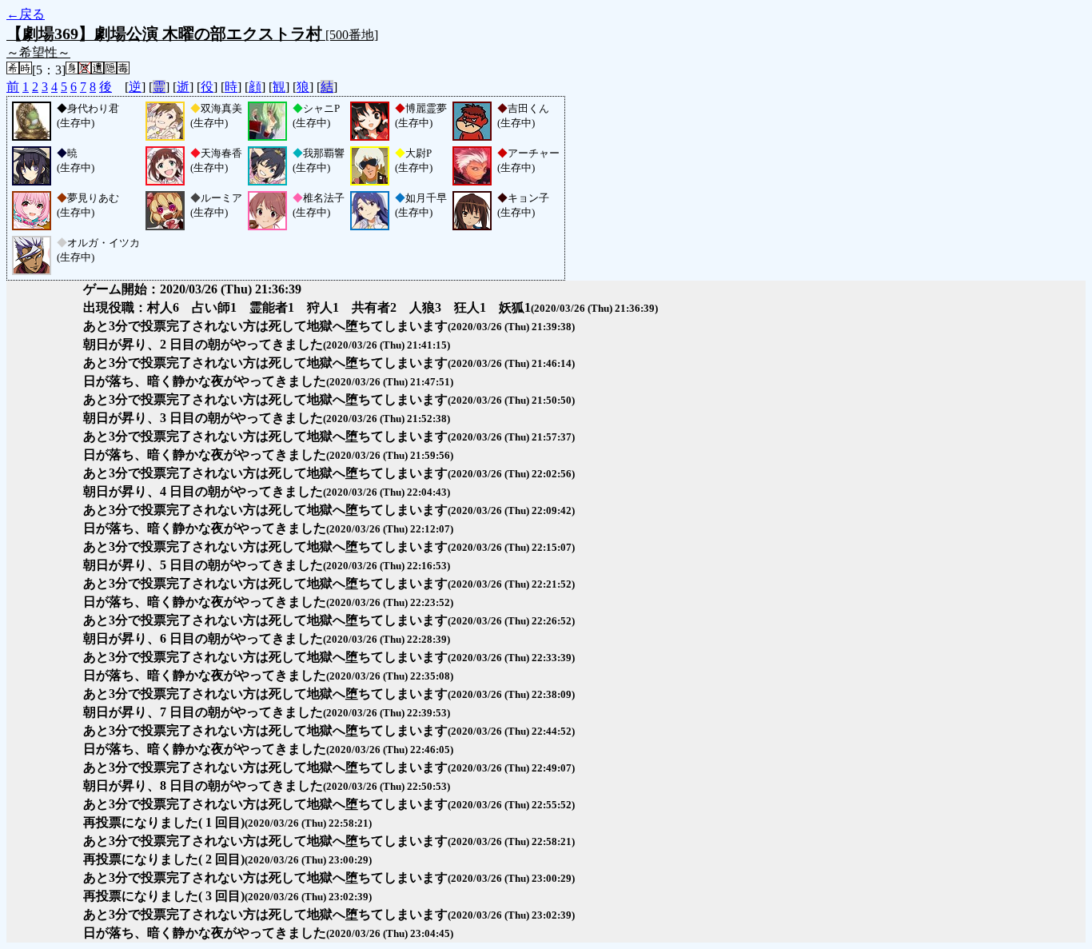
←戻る (25, 14)
